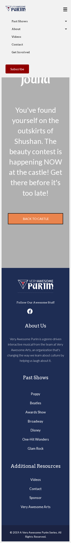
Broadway (35, 421)
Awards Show (35, 412)
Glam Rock (36, 448)
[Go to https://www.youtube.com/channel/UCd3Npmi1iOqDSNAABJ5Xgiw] (41, 311)
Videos (35, 480)
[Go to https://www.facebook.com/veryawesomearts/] (30, 311)
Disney (36, 430)
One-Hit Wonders (35, 439)
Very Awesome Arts (35, 507)
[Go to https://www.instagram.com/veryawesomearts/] (35, 311)
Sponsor (35, 498)
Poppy (35, 394)
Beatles (35, 403)
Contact (35, 489)
